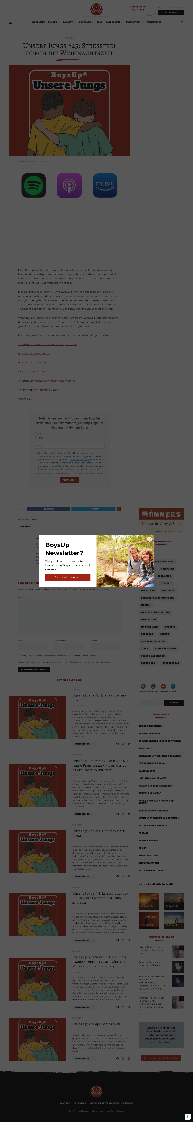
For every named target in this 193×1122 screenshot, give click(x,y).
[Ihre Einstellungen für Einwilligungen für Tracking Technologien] (188, 1117)
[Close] (149, 539)
